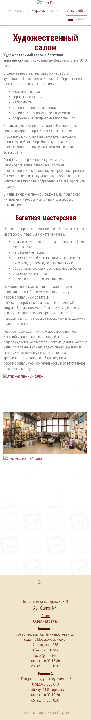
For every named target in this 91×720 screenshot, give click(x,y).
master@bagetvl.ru (46, 655)
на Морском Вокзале (43, 10)
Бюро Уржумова (60, 712)
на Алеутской (73, 10)
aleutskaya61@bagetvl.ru (45, 689)
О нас (45, 616)
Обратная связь (45, 621)
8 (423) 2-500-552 (45, 650)
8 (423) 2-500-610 (45, 684)
